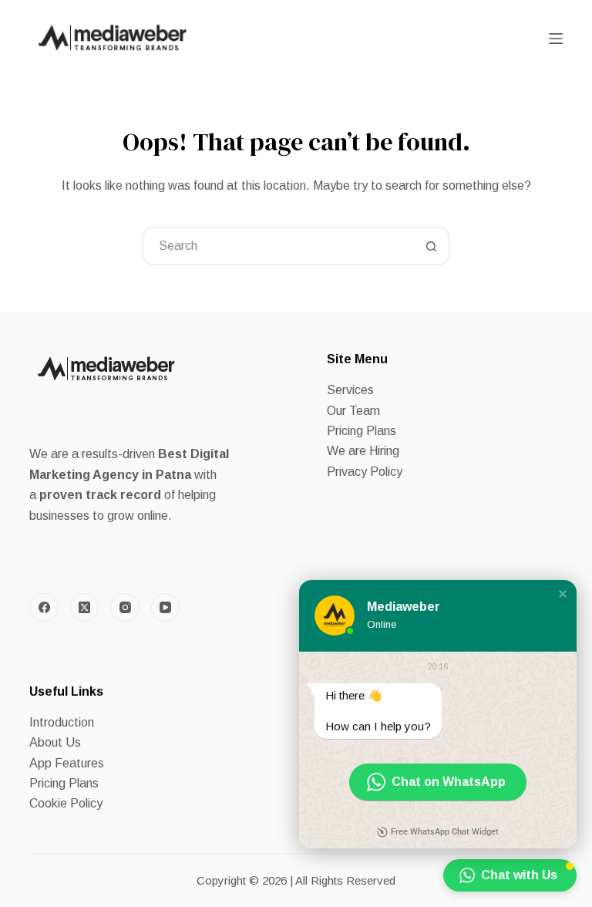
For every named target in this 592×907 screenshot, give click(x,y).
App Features (66, 763)
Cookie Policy (66, 803)
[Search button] (431, 246)
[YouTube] (165, 607)
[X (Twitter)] (84, 607)
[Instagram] (125, 607)
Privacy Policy (364, 471)
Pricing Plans (361, 430)
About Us (55, 742)
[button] (562, 594)
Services (350, 389)
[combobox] (278, 246)
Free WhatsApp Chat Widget (445, 832)
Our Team (353, 410)
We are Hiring (363, 450)
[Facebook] (44, 607)
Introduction (61, 722)
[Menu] (556, 39)
